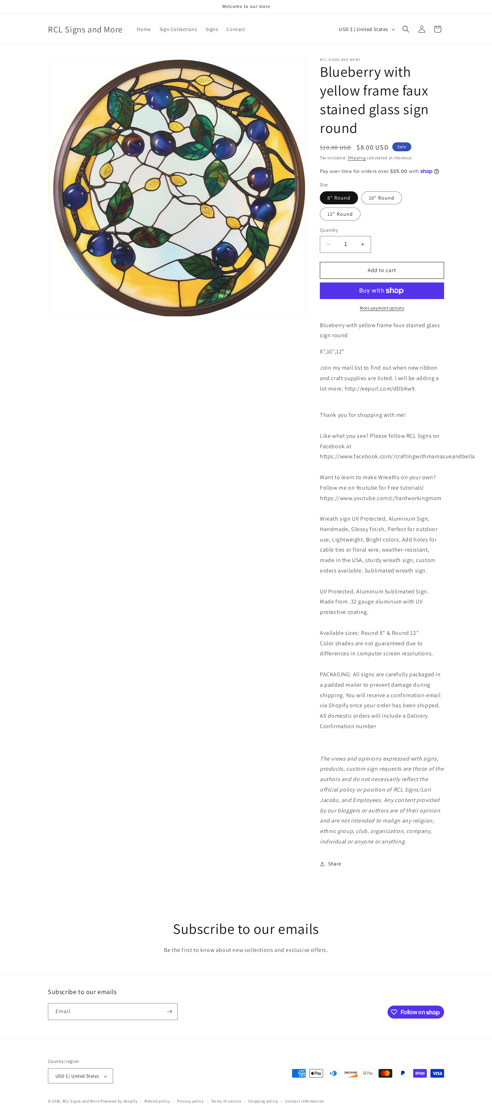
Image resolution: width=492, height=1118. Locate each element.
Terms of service (226, 1101)
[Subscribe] (169, 1011)
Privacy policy (190, 1101)
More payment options (382, 308)
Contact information (304, 1101)
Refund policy (157, 1101)
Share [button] (334, 863)
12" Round (340, 214)
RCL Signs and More (81, 1101)
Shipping (357, 157)
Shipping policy (263, 1101)
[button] (406, 29)
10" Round (381, 198)
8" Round (338, 198)
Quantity (329, 230)
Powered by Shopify (119, 1101)
